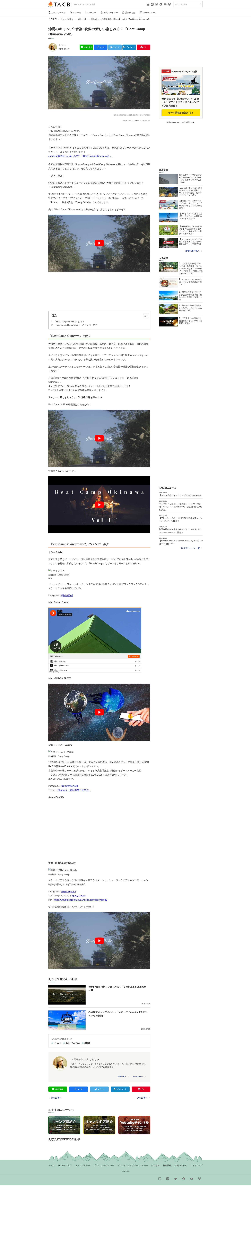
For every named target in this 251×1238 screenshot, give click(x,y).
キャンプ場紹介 (67, 19)
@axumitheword (69, 786)
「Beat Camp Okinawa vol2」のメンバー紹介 (75, 325)
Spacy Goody (79, 895)
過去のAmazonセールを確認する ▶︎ (181, 122)
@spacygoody (68, 891)
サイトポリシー (83, 1165)
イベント (57, 1043)
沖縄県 (87, 1043)
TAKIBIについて (65, 1165)
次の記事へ (142, 1098)
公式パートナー (111, 12)
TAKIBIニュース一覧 (190, 548)
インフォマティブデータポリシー (133, 1165)
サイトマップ (196, 1165)
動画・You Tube (73, 1043)
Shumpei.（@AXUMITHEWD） (74, 790)
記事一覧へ (122, 1076)
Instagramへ (138, 1076)
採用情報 (167, 1165)
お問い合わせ (181, 1165)
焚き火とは (130, 12)
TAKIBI (54, 19)
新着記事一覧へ (192, 251)
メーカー (92, 12)
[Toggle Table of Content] (144, 315)
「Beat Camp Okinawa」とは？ (69, 321)
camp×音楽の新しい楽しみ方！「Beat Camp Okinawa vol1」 (80, 156)
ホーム (51, 1165)
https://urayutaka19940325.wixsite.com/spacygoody (80, 900)
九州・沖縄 (81, 19)
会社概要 (156, 1165)
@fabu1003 (67, 595)
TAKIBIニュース (149, 12)
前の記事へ (56, 1098)
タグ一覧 (77, 12)
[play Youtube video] (99, 243)
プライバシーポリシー (104, 1165)
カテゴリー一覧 (58, 12)
